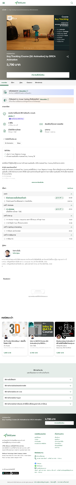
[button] (9, 143)
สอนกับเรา (57, 440)
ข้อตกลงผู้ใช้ (53, 482)
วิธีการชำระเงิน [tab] (38, 83)
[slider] (35, 48)
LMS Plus (57, 448)
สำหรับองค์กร (38, 442)
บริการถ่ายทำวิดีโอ (59, 442)
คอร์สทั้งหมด (38, 438)
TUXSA (36, 440)
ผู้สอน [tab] (21, 83)
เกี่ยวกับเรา (57, 438)
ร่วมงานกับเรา (58, 444)
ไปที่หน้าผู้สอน (16, 253)
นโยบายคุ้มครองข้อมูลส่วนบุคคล (41, 482)
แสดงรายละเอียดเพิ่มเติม (38, 182)
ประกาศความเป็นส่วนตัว (63, 482)
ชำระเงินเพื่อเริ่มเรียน (38, 75)
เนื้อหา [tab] (12, 83)
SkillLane (39, 464)
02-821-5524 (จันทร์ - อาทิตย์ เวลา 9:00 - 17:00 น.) (49, 459)
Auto (56, 48)
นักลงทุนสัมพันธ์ (58, 446)
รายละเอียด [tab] (4, 83)
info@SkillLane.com (41, 468)
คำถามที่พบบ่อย (40, 456)
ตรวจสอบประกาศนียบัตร (40, 444)
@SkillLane (39, 466)
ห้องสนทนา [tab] (29, 83)
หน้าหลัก (4, 10)
